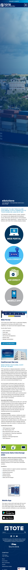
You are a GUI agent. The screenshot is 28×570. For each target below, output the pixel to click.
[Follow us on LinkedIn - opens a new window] (11, 536)
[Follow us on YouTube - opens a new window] (17, 536)
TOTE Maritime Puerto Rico (17, 203)
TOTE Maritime (5, 203)
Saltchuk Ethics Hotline (7, 566)
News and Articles (6, 562)
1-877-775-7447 (5, 556)
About (3, 559)
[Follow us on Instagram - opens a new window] (14, 536)
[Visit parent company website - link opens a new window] (14, 545)
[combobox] (13, 532)
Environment (4, 560)
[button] (25, 5)
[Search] (25, 532)
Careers (3, 564)
